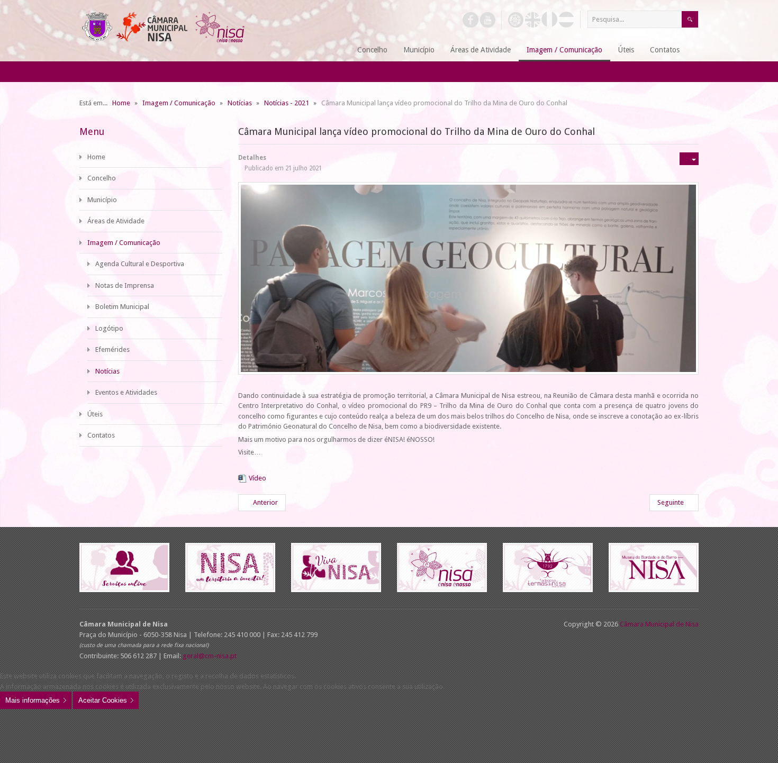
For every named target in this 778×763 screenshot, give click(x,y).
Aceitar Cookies (102, 700)
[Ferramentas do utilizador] (689, 158)
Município (102, 200)
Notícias (107, 371)
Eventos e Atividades (126, 392)
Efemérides (112, 349)
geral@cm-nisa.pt (210, 656)
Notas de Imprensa (124, 285)
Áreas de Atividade (115, 221)
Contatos (101, 435)
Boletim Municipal (122, 307)
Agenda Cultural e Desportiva (139, 264)
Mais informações (32, 700)
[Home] (336, 50)
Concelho (101, 178)
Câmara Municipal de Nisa (659, 624)
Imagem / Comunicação (123, 243)
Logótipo (109, 328)
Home (96, 157)
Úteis (95, 414)
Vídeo (257, 478)
